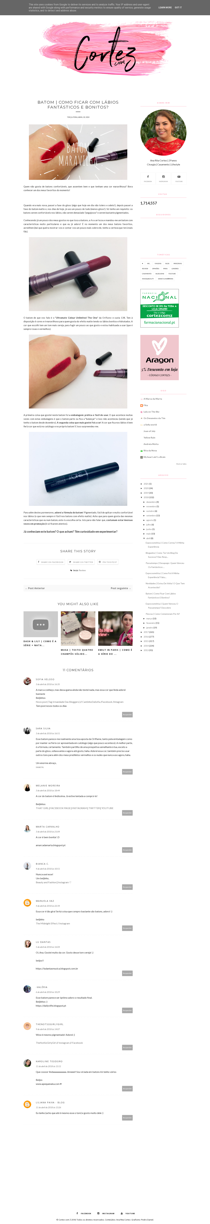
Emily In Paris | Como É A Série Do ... (115, 651)
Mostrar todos (181, 464)
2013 (146, 650)
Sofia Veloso (45, 679)
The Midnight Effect (46, 923)
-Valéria (42, 987)
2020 (146, 488)
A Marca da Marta (153, 398)
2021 (146, 483)
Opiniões (155, 268)
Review (82, 570)
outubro (150, 511)
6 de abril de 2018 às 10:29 (48, 992)
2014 (146, 645)
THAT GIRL (42, 808)
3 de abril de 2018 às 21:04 (48, 831)
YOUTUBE (107, 808)
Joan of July (149, 431)
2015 (146, 641)
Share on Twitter (83, 562)
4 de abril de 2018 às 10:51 (48, 868)
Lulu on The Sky (151, 411)
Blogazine (160, 274)
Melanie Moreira (48, 785)
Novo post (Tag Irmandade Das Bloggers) (58, 701)
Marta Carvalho (47, 826)
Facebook (107, 701)
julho (148, 524)
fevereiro (150, 623)
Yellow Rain (149, 437)
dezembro (151, 502)
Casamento (146, 274)
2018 (146, 497)
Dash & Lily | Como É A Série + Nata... (40, 643)
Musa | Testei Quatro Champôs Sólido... (77, 651)
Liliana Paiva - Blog (50, 1102)
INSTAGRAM (79, 808)
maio (148, 533)
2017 (146, 632)
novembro (151, 506)
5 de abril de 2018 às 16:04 (48, 947)
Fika (146, 405)
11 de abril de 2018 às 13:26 (48, 1107)
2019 (146, 493)
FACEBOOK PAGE (60, 808)
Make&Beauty (148, 279)
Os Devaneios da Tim (154, 418)
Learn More (165, 7)
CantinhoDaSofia (91, 701)
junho (149, 529)
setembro (151, 515)
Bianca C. (42, 863)
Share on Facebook (52, 562)
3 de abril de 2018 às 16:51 (48, 733)
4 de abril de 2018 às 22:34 (48, 905)
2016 (146, 636)
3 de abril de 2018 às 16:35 (48, 684)
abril (148, 538)
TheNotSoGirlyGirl (50, 1024)
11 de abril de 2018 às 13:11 (48, 1066)
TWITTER (94, 808)
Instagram (63, 882)
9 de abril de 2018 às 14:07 (48, 1029)
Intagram (118, 701)
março (149, 618)
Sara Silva (43, 728)
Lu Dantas (43, 942)
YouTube (179, 181)
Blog (167, 263)
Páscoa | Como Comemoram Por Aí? (163, 614)
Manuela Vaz (45, 900)
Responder (127, 715)
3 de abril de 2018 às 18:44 (48, 790)
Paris (165, 268)
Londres (175, 268)
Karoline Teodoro (49, 1061)
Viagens (158, 263)
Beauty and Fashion (46, 882)
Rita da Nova (150, 450)
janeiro (149, 627)
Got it (178, 7)
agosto (149, 520)
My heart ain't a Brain (154, 457)
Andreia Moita (151, 444)
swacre (39, 766)
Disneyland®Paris (165, 279)
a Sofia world (150, 424)
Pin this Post (110, 562)
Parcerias (178, 263)
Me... (149, 263)
